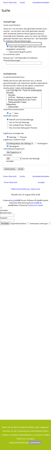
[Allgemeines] (23, 104)
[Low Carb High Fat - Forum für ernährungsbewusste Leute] (23, 90)
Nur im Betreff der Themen (20, 125)
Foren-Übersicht (10, 182)
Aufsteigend (42, 143)
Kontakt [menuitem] (41, 182)
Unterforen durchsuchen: (13, 109)
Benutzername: (6, 213)
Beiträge (12, 137)
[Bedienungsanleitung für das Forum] (23, 100)
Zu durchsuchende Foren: (14, 77)
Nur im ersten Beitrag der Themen (23, 128)
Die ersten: (7, 155)
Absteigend (14, 146)
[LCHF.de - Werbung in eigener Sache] (23, 97)
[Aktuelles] (23, 93)
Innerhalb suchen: (10, 115)
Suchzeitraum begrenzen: (14, 149)
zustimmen (35, 442)
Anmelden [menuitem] (37, 2)
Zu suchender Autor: (11, 54)
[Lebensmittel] (23, 107)
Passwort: (3, 218)
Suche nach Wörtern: (12, 25)
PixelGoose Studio (35, 205)
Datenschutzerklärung (20, 189)
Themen (23, 137)
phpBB (16, 200)
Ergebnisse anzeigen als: (13, 133)
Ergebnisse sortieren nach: (14, 139)
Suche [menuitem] (22, 2)
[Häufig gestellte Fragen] (23, 102)
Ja (10, 113)
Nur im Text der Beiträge (19, 122)
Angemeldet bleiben (18, 223)
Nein (16, 113)
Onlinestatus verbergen (39, 223)
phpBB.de (38, 203)
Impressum (35, 189)
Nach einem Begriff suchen (20, 52)
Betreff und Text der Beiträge (21, 119)
